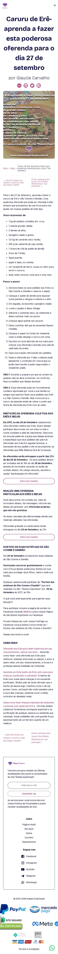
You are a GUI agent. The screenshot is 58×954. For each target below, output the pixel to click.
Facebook (31, 856)
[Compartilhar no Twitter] (32, 85)
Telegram (30, 876)
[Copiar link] (19, 85)
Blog (13, 168)
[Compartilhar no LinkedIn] (26, 85)
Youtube (30, 869)
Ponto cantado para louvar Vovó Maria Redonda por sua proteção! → (40, 182)
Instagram (31, 863)
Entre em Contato (29, 481)
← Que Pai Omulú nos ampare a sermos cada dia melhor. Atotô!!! (13, 182)
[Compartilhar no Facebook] (39, 85)
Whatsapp (31, 882)
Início (5, 168)
